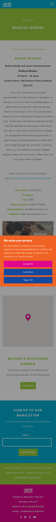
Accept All (28, 264)
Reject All (28, 280)
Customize (28, 272)
